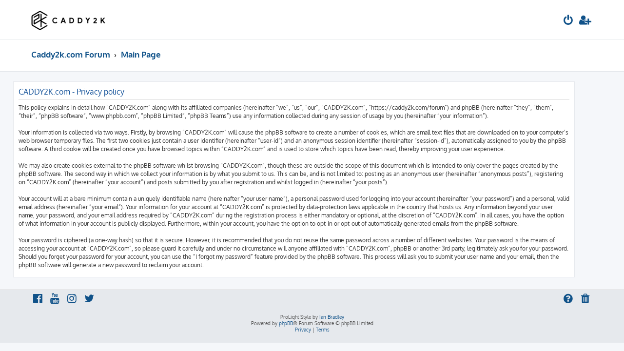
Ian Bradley (331, 317)
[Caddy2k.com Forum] (68, 19)
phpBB (286, 323)
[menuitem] (568, 21)
